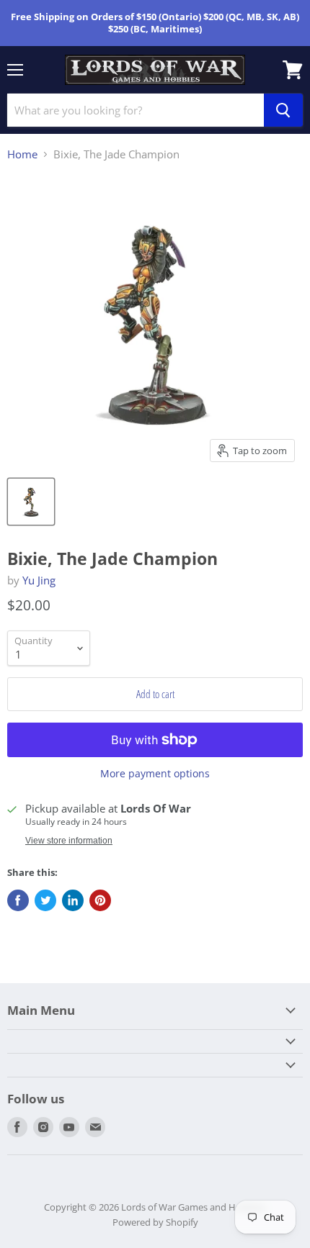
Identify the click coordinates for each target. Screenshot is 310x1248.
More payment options (155, 773)
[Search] (283, 110)
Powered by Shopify (155, 1222)
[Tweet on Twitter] (45, 900)
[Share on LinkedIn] (73, 900)
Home (22, 154)
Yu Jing (39, 580)
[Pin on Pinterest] (100, 900)
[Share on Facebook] (18, 900)
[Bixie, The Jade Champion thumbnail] (31, 502)
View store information (68, 841)
